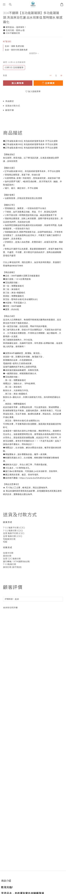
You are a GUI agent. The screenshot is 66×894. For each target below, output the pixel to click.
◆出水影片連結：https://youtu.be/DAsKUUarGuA (27, 478)
